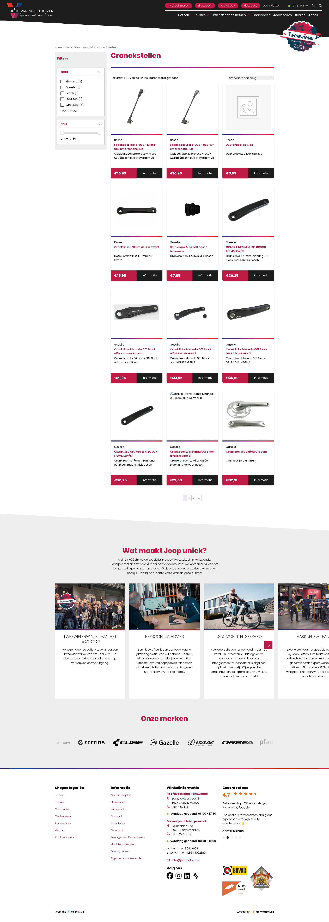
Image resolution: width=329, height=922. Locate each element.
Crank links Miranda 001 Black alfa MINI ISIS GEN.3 (190, 351)
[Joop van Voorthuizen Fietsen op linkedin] (187, 875)
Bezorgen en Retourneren (128, 837)
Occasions (62, 809)
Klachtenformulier (122, 844)
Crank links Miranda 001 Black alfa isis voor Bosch (135, 351)
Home (58, 47)
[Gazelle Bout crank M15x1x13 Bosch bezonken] (192, 211)
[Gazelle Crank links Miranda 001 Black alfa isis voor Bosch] (136, 313)
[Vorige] (61, 645)
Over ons (117, 830)
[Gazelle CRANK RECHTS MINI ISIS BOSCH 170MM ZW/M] (136, 415)
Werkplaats (228, 6)
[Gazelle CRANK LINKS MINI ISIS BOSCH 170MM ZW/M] (248, 211)
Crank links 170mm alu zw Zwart (136, 247)
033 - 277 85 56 (182, 834)
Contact (116, 816)
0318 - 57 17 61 (180, 807)
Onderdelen (261, 15)
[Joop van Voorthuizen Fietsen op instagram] (178, 875)
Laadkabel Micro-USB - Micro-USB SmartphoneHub (135, 147)
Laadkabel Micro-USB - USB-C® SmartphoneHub (192, 147)
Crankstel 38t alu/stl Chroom (246, 452)
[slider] (62, 133)
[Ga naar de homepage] (30, 10)
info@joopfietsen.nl (185, 860)
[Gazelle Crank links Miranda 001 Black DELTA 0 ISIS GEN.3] (248, 313)
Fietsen (59, 795)
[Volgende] (268, 645)
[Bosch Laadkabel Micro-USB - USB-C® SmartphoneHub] (192, 109)
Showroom (205, 6)
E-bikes (59, 802)
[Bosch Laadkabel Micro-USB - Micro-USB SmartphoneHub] (136, 109)
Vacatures (118, 823)
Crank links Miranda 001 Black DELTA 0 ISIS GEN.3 (246, 351)
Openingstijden (121, 795)
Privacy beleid (120, 851)
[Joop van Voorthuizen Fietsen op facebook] (170, 875)
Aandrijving (89, 47)
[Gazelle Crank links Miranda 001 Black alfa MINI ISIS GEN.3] (192, 313)
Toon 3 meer (68, 111)
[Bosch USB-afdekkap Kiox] (248, 109)
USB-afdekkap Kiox (239, 145)
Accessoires (282, 15)
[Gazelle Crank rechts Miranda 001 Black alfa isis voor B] (192, 415)
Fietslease (251, 6)
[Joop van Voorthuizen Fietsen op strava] (195, 875)
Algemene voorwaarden (127, 858)
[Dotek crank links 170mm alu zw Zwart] (136, 211)
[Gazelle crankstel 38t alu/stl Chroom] (248, 415)
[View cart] (313, 5)
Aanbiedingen (64, 837)
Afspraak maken (179, 6)
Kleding (300, 15)
